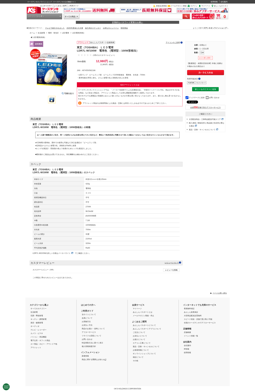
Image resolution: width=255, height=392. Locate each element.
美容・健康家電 (37, 323)
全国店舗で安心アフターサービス (205, 107)
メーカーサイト (64, 253)
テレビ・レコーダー (38, 330)
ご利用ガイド (73, 6)
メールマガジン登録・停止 (143, 316)
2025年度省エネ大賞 (75, 28)
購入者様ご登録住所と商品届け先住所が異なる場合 (206, 124)
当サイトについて (89, 314)
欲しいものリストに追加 (205, 89)
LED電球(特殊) (78, 33)
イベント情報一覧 (191, 336)
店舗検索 (187, 332)
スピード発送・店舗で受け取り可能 (198, 319)
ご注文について (139, 332)
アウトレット (36, 348)
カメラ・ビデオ (37, 333)
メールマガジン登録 (179, 6)
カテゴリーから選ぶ (36, 16)
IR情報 (186, 349)
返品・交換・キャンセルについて (202, 130)
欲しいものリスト (221, 6)
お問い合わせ (214, 98)
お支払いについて (140, 336)
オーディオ (35, 326)
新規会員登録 (161, 6)
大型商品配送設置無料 (193, 316)
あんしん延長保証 (191, 312)
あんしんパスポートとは (142, 312)
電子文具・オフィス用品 (40, 340)
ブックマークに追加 (197, 98)
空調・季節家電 (37, 316)
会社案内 (224, 2)
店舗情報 (187, 328)
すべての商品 (70, 17)
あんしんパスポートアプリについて (147, 329)
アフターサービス (89, 332)
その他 (135, 361)
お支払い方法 (87, 325)
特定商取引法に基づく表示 (92, 343)
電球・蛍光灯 (53, 33)
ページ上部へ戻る (220, 293)
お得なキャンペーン (111, 28)
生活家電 (41, 33)
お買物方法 (86, 322)
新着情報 (85, 356)
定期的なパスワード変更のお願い (127, 22)
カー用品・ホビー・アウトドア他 (44, 344)
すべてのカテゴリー (38, 309)
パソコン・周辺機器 (38, 337)
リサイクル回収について (91, 336)
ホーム (32, 33)
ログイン (193, 6)
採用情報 (214, 2)
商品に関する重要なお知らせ (93, 359)
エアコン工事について (142, 343)
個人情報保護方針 (89, 346)
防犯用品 (124, 28)
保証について (138, 357)
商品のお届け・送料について (93, 329)
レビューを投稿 (171, 270)
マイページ (205, 6)
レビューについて (172, 263)
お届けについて (139, 339)
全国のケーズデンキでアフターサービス (200, 323)
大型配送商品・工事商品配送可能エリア (205, 119)
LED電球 (65, 33)
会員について (87, 318)
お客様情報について (141, 350)
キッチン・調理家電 (38, 319)
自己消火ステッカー (93, 28)
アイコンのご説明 (173, 42)
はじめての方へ (46, 6)
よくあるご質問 (60, 6)
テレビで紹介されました (55, 28)
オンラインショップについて (144, 354)
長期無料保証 (189, 309)
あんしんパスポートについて (144, 325)
